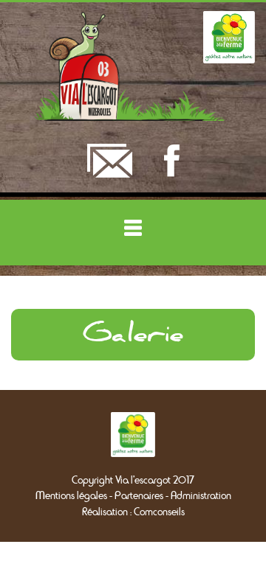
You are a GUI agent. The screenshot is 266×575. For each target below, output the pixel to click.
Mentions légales (71, 495)
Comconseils (159, 512)
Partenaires (139, 495)
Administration (201, 495)
